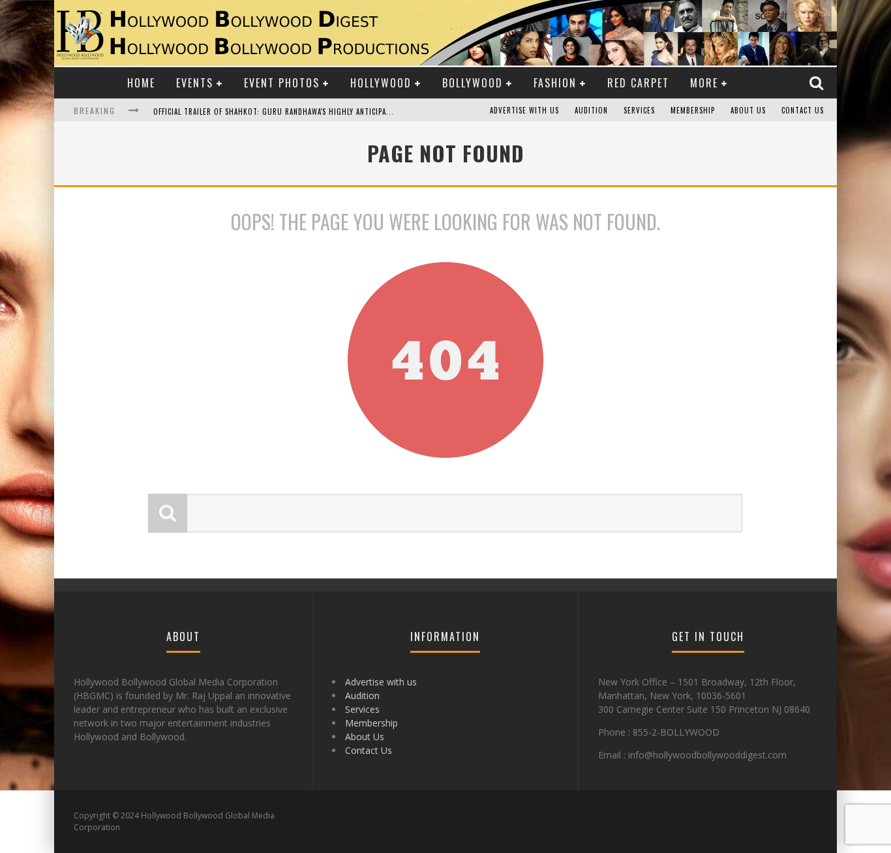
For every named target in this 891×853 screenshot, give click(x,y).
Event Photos (282, 83)
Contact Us (802, 110)
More (704, 83)
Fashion (555, 83)
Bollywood (472, 83)
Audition (591, 110)
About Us (748, 110)
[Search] (818, 82)
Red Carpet (638, 83)
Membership (693, 110)
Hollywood (381, 83)
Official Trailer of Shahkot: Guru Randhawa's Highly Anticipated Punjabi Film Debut (313, 111)
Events (194, 83)
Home (141, 83)
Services (639, 110)
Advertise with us (524, 110)
